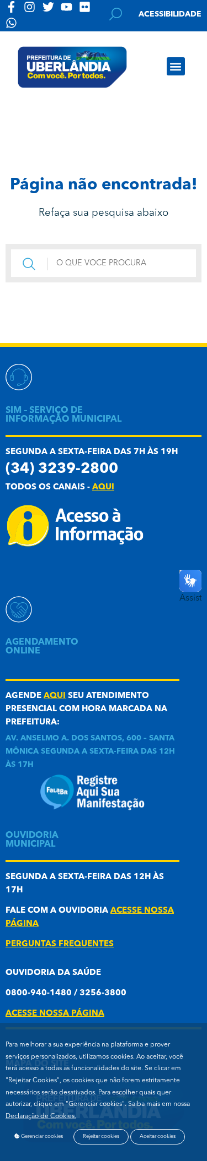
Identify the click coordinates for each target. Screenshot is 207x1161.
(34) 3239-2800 (62, 469)
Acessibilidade (170, 14)
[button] (176, 66)
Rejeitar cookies (101, 1136)
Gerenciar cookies (41, 1136)
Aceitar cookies (158, 1136)
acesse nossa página (55, 1014)
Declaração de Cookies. (41, 1116)
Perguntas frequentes (60, 944)
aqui (103, 487)
